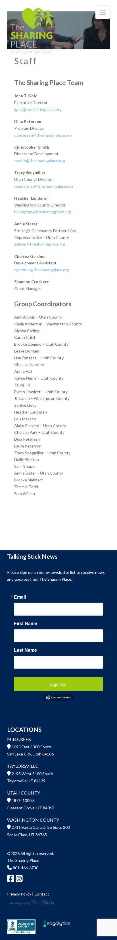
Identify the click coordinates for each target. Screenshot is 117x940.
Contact (41, 894)
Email (20, 597)
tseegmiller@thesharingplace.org (43, 186)
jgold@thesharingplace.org (38, 109)
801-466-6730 (25, 867)
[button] (102, 12)
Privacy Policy (19, 894)
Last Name (25, 650)
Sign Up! (58, 684)
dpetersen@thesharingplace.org (43, 135)
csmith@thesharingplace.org (39, 160)
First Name (25, 623)
